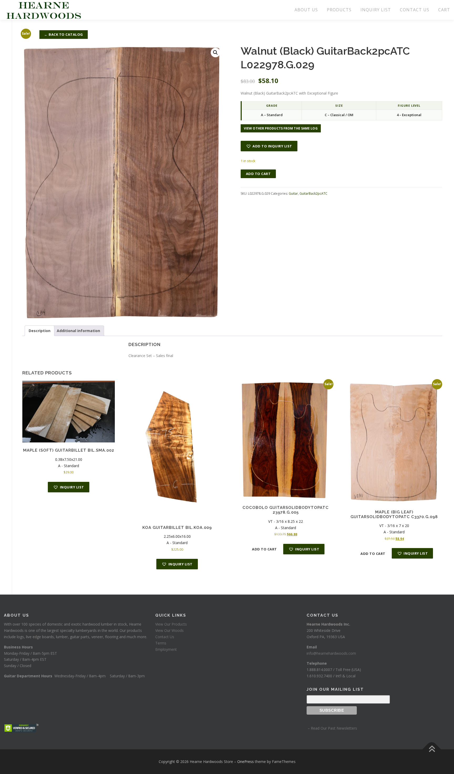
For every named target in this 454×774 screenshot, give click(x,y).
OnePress (245, 761)
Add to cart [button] (264, 549)
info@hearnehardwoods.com (331, 653)
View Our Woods (169, 630)
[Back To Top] (431, 749)
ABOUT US (306, 10)
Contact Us (164, 636)
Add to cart (258, 173)
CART (444, 10)
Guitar (293, 193)
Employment (166, 649)
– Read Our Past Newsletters (332, 728)
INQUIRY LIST (375, 10)
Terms (160, 643)
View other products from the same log (281, 128)
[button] (215, 52)
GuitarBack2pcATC (313, 193)
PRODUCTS (339, 10)
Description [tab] (39, 330)
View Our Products (171, 624)
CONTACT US (414, 10)
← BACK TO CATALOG (63, 34)
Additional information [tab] (78, 330)
